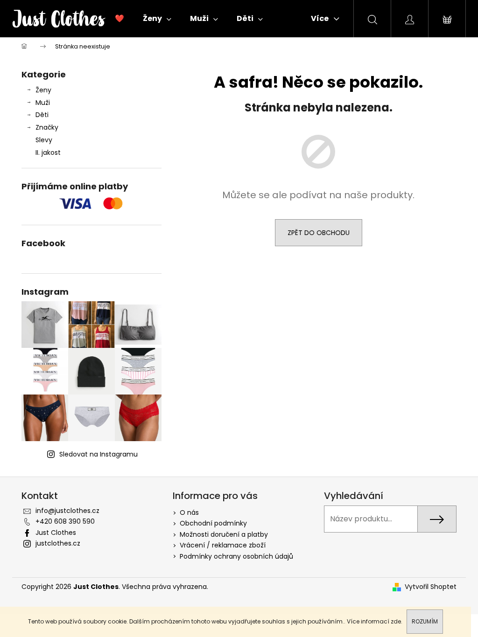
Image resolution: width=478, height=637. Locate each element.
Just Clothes (55, 532)
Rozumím (425, 621)
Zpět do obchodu (319, 232)
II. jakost (48, 152)
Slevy (43, 140)
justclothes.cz (57, 543)
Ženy (43, 90)
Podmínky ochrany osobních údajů (236, 556)
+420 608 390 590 (65, 521)
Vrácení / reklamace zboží (223, 545)
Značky (46, 127)
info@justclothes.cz (67, 510)
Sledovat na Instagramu (98, 454)
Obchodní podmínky (213, 523)
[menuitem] (119, 18)
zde (396, 621)
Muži (42, 102)
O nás (189, 512)
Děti (42, 114)
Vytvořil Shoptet (431, 586)
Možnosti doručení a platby (224, 534)
